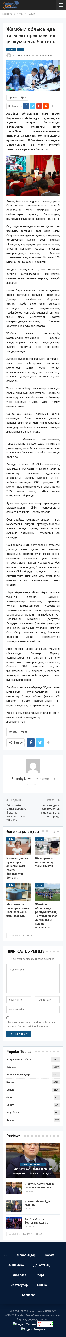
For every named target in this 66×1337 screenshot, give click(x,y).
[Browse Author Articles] (33, 766)
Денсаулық (41, 1265)
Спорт (10, 1105)
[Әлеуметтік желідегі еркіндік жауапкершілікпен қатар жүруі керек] (14, 1206)
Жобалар (19, 1275)
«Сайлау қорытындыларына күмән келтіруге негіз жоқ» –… (33, 1171)
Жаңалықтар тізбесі (18, 1059)
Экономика (16, 1265)
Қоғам (10, 1082)
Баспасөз (28, 1295)
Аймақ (10, 1120)
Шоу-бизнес (13, 1112)
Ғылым (11, 49)
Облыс (10, 1089)
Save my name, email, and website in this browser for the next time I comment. (31, 1024)
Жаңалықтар (26, 1255)
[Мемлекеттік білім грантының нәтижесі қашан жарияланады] (18, 892)
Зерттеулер (19, 1285)
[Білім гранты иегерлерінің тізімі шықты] (47, 846)
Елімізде (11, 1067)
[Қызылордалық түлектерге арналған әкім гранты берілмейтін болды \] (18, 846)
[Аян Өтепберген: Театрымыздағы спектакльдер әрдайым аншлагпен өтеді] (14, 1223)
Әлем (9, 1097)
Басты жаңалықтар (18, 1074)
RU (5, 1255)
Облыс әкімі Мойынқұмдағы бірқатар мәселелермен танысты (16, 812)
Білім (20, 49)
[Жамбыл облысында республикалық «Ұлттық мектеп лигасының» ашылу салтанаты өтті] (47, 892)
